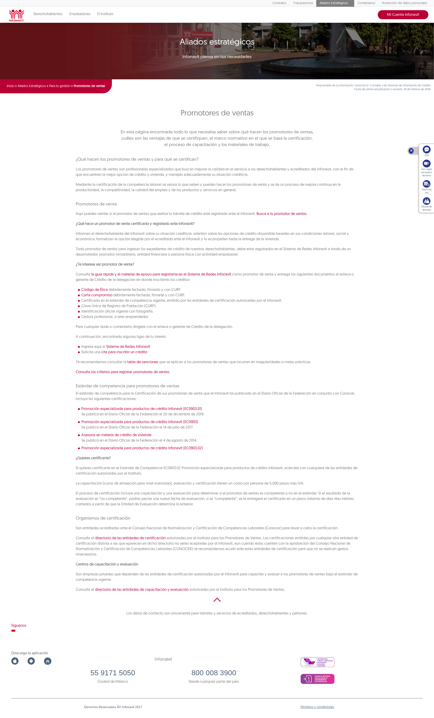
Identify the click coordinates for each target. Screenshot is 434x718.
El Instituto (105, 14)
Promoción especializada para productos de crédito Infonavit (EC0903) (139, 422)
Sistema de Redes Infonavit (128, 347)
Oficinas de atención (426, 208)
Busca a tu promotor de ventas (282, 214)
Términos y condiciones (317, 707)
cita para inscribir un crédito (124, 352)
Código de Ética (94, 290)
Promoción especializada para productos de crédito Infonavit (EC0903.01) (141, 409)
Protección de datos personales (404, 3)
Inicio (10, 86)
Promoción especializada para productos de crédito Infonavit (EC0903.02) (142, 448)
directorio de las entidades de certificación (130, 538)
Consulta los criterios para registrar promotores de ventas (122, 372)
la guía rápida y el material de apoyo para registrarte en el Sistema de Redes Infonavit (161, 274)
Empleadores (79, 14)
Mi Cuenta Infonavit (403, 15)
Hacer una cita (427, 191)
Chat (427, 155)
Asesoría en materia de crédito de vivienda (116, 435)
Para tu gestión (59, 86)
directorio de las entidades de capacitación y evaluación (142, 590)
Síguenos (18, 626)
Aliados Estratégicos (334, 3)
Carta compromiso (96, 295)
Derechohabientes (48, 14)
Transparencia (303, 3)
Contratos (279, 3)
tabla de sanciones (142, 362)
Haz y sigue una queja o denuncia (426, 172)
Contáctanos (366, 3)
